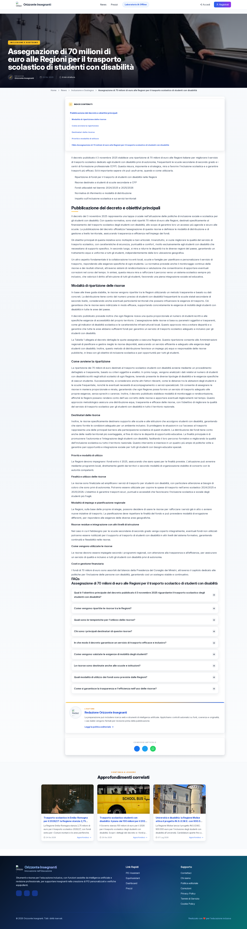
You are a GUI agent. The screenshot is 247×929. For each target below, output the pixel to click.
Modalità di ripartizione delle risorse (89, 119)
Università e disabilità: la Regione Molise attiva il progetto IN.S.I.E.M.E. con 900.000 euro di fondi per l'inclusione (179, 821)
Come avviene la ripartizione (85, 126)
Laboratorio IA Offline (136, 4)
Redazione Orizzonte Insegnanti (106, 712)
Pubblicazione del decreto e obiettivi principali (93, 113)
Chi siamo (186, 878)
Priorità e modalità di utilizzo (85, 139)
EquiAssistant (133, 878)
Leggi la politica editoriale (98, 727)
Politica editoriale (189, 883)
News (103, 4)
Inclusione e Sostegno (24, 42)
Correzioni (186, 888)
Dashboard (131, 883)
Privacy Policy (188, 893)
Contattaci (186, 873)
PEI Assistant (133, 873)
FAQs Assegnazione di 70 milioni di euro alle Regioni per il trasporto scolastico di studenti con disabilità (120, 145)
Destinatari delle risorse (83, 132)
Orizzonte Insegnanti (24, 78)
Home (53, 90)
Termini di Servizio (190, 898)
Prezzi (114, 4)
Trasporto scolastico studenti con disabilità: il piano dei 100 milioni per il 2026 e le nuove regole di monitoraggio (123, 821)
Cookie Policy (188, 903)
